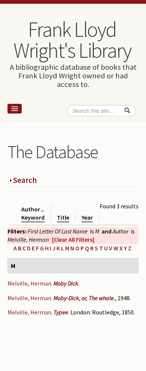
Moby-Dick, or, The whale (84, 298)
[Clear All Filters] (73, 239)
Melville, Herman (29, 283)
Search (25, 180)
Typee (61, 312)
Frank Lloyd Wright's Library (72, 39)
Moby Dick (66, 283)
